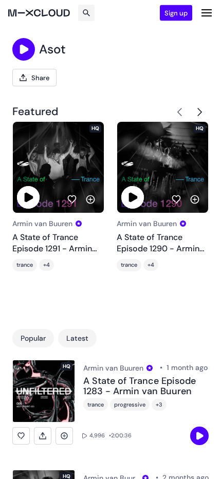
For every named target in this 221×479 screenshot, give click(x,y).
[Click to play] (23, 49)
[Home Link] (39, 12)
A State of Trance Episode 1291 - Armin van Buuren (52, 243)
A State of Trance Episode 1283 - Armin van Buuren (139, 386)
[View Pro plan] (78, 223)
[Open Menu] (206, 13)
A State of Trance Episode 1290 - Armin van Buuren (158, 243)
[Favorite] (72, 199)
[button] (21, 436)
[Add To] (90, 199)
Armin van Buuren (42, 223)
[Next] (199, 112)
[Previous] (180, 112)
